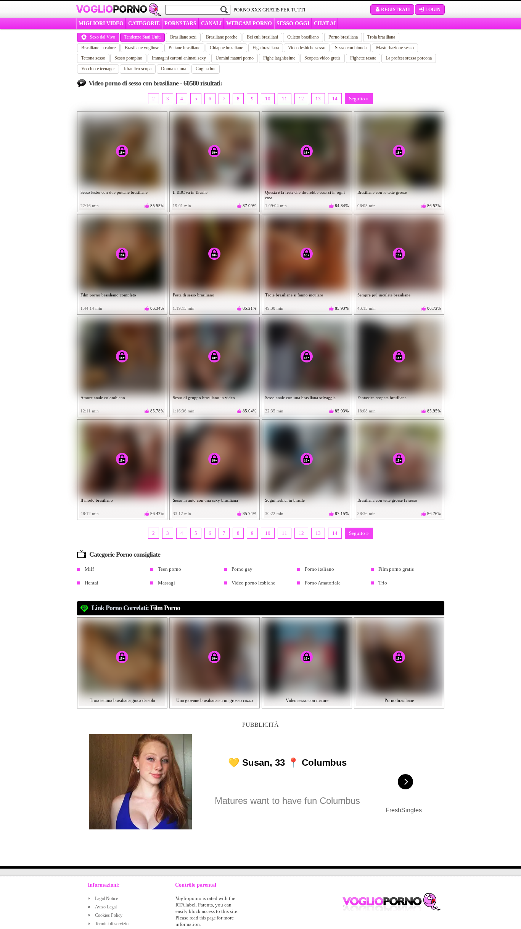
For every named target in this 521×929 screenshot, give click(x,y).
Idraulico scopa (137, 68)
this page (207, 918)
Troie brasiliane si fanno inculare (294, 295)
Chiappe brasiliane (226, 47)
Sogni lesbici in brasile (285, 500)
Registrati (395, 9)
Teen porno (169, 569)
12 (301, 98)
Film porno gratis (396, 569)
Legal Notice (106, 898)
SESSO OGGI (293, 23)
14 (335, 98)
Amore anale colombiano (102, 397)
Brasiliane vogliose (142, 47)
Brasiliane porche (221, 37)
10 (267, 98)
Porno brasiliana (343, 37)
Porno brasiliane (399, 700)
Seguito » (359, 98)
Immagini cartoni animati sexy (179, 58)
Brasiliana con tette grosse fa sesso (387, 500)
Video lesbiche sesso (306, 47)
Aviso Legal (106, 907)
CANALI (211, 23)
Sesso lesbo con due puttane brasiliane (114, 192)
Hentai (91, 583)
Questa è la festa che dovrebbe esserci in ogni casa (305, 195)
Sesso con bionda (351, 47)
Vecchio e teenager (98, 68)
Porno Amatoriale (323, 583)
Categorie (144, 23)
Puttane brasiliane (184, 47)
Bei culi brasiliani (262, 37)
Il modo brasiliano (96, 500)
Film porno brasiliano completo (108, 295)
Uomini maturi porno (234, 58)
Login (433, 9)
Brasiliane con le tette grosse (382, 192)
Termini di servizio (112, 923)
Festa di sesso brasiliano (193, 295)
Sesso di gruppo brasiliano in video (204, 397)
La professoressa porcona (409, 58)
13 (318, 98)
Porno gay (242, 569)
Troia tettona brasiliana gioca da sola (122, 700)
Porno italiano (319, 569)
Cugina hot (205, 68)
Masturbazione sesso (395, 47)
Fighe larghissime (279, 58)
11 (284, 98)
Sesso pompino (128, 58)
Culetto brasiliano (303, 37)
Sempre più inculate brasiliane (383, 295)
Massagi (166, 583)
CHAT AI (325, 23)
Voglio (111, 9)
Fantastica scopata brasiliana (382, 397)
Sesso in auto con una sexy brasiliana (205, 500)
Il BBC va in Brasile (190, 192)
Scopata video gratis (322, 58)
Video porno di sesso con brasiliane (133, 83)
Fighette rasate (363, 58)
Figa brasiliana (265, 47)
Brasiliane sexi (183, 37)
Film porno (165, 608)
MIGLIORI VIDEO (101, 23)
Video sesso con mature (307, 700)
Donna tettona (173, 68)
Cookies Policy (108, 915)
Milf (89, 569)
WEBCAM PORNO (249, 23)
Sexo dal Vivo (102, 37)
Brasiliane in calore (98, 47)
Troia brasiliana (381, 37)
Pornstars (180, 23)
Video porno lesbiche (253, 583)
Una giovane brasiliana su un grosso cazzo (214, 700)
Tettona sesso (93, 58)
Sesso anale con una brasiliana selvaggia (300, 397)
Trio (382, 583)
